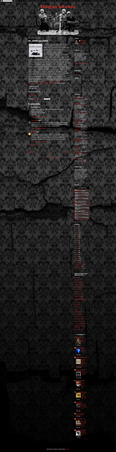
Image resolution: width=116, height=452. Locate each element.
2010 (77, 256)
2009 (77, 258)
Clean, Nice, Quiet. (80, 413)
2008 (77, 260)
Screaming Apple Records (80, 321)
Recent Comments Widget (84, 162)
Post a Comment (34, 145)
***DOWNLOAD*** (33, 95)
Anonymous (77, 103)
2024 (77, 229)
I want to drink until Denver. (83, 350)
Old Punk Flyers (78, 307)
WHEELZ (33, 132)
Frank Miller (34, 120)
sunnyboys (77, 125)
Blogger (67, 449)
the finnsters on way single (81, 112)
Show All (86, 438)
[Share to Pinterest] (49, 99)
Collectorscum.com (79, 289)
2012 (77, 252)
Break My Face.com (79, 284)
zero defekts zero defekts (80, 98)
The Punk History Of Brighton (81, 323)
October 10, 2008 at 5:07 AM (38, 117)
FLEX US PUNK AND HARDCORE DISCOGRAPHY (80, 299)
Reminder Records (79, 316)
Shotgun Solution (58, 7)
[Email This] (44, 99)
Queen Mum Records (79, 314)
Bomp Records (78, 280)
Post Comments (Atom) (53, 157)
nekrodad (77, 119)
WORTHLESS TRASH (79, 329)
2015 (77, 246)
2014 (77, 248)
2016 (77, 244)
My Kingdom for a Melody (80, 338)
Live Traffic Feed (82, 188)
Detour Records (78, 291)
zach (76, 158)
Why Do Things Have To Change (81, 370)
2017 (77, 242)
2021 (77, 234)
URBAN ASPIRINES (80, 380)
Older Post (66, 152)
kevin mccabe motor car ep (81, 104)
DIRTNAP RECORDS (79, 296)
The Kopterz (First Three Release (81, 212)
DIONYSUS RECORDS (79, 294)
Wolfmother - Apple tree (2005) (84, 340)
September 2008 (79, 268)
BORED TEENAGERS (79, 282)
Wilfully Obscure (80, 347)
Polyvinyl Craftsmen (80, 430)
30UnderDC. (77, 277)
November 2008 (79, 264)
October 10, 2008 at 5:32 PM (38, 128)
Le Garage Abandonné (81, 392)
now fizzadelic (78, 148)
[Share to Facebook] (48, 99)
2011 (77, 254)
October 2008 (79, 266)
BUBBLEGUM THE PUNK (80, 287)
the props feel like (80, 159)
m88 (75, 124)
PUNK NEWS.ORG (78, 311)
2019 (77, 238)
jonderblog (78, 402)
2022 (77, 232)
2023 (77, 230)
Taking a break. (79, 414)
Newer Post (32, 152)
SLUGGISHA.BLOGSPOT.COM (81, 358)
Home (50, 152)
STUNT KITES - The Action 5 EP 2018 (84, 373)
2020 (77, 236)
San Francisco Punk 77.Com (81, 318)
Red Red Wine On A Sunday (80, 419)
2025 (77, 227)
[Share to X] (47, 99)
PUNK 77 (76, 309)
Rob (75, 97)
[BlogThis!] (45, 99)
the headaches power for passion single (80, 140)
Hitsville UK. (77, 304)
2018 (77, 240)
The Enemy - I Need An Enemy (80, 214)
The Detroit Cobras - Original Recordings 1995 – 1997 (84, 396)
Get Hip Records (78, 302)
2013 (77, 250)
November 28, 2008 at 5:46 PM (39, 141)
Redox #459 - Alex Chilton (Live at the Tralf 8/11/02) (84, 424)
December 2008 (79, 262)
